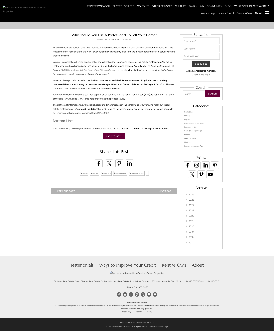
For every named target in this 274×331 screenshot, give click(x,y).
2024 (191, 205)
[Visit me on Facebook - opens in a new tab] (187, 165)
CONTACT (143, 6)
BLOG (228, 6)
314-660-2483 (141, 287)
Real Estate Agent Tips (193, 131)
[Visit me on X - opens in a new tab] (192, 174)
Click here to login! (201, 74)
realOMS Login (163, 326)
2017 (191, 242)
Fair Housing (148, 312)
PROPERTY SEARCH (98, 6)
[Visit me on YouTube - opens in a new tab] (210, 174)
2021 (191, 221)
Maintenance (120, 173)
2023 (191, 210)
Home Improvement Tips (193, 146)
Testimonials (196, 6)
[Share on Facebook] (99, 163)
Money (187, 134)
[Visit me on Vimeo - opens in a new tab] (201, 174)
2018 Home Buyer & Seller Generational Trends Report (88, 70)
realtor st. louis (190, 138)
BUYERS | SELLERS (123, 6)
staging (95, 173)
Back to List (113, 136)
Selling (84, 173)
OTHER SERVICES (162, 6)
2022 (191, 215)
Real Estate (188, 112)
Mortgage (107, 173)
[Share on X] (109, 163)
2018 (191, 237)
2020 (191, 226)
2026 (191, 194)
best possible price (140, 47)
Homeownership (137, 173)
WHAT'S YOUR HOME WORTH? (251, 6)
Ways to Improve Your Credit (217, 13)
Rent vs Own (244, 13)
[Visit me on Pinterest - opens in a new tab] (215, 165)
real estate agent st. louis (194, 123)
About (258, 13)
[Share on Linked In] (129, 163)
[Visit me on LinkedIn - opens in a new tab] (206, 165)
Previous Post (66, 191)
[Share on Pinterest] (119, 163)
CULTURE (180, 6)
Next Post (165, 191)
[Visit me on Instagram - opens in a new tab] (197, 165)
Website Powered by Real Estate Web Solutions (137, 322)
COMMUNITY (214, 6)
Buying (187, 119)
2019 (191, 231)
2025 (191, 199)
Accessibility (138, 312)
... (147, 173)
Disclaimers (152, 326)
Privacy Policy (126, 312)
